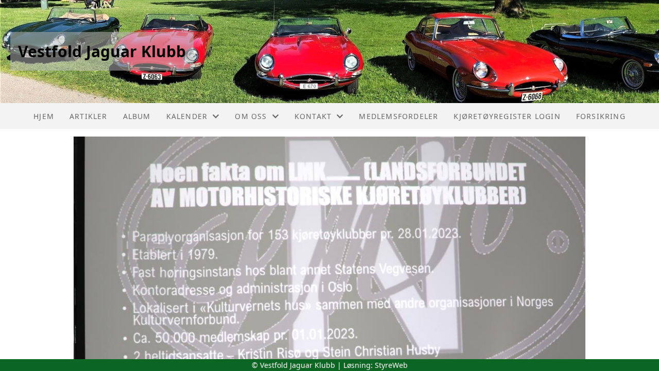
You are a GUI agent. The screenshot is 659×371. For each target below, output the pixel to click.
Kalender (187, 116)
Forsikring (601, 116)
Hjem (43, 116)
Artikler (89, 116)
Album (137, 116)
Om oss (251, 116)
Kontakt (313, 116)
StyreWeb (391, 365)
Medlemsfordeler (398, 116)
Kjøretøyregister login (507, 116)
